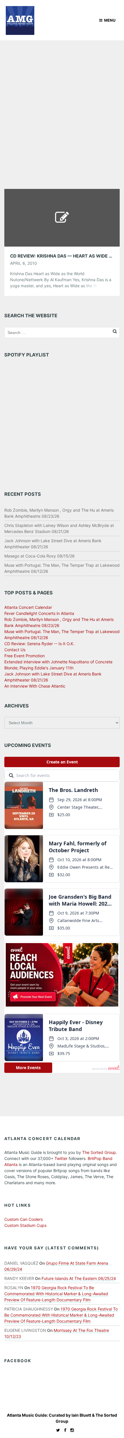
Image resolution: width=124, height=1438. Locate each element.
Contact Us (14, 649)
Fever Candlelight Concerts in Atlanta (39, 613)
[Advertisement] (62, 105)
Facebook (17, 1360)
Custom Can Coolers (23, 1219)
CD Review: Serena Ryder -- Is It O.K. (39, 643)
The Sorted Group (99, 1152)
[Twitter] (56, 1430)
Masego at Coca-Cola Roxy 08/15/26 (39, 555)
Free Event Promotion (24, 655)
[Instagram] (70, 1430)
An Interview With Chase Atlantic (34, 686)
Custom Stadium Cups (25, 1225)
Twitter (61, 1158)
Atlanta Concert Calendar (28, 607)
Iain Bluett (81, 1415)
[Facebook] (63, 1430)
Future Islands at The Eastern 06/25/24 (79, 1278)
